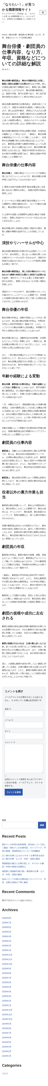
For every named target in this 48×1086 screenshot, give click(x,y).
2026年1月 (6, 950)
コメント (10, 742)
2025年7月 (6, 978)
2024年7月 (6, 1033)
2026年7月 (6, 922)
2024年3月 (6, 1051)
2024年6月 (6, 1037)
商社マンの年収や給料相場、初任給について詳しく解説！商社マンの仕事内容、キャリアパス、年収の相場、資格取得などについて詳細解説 (24, 847)
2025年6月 (6, 982)
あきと (7, 69)
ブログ (5, 1073)
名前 (8, 709)
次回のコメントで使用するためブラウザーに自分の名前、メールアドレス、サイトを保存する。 (24, 782)
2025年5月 (6, 987)
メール (9, 720)
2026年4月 (6, 936)
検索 (4, 820)
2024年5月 (6, 1042)
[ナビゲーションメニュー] (43, 12)
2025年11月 (7, 959)
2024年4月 (6, 1047)
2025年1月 (6, 1005)
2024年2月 (6, 1056)
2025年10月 (7, 964)
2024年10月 (7, 1019)
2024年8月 (6, 1028)
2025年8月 (6, 973)
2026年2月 (6, 945)
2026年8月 (6, 918)
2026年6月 (6, 927)
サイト (8, 731)
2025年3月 (6, 996)
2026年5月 (6, 932)
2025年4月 (6, 991)
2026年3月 (6, 941)
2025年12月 (7, 955)
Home (4, 35)
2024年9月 (6, 1024)
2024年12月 (7, 1010)
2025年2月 (6, 1001)
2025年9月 (6, 968)
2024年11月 (7, 1014)
